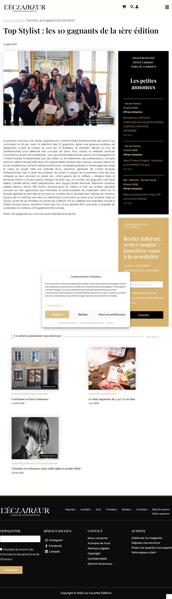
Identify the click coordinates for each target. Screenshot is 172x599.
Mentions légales (98, 548)
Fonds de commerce (143, 66)
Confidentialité (97, 558)
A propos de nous (99, 543)
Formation (141, 509)
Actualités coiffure (47, 463)
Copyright (94, 553)
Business (126, 509)
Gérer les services (55, 305)
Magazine (70, 509)
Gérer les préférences (111, 314)
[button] (166, 8)
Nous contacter (98, 538)
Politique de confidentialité (91, 322)
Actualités (85, 509)
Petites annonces (160, 513)
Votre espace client (144, 552)
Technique (111, 509)
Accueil (7, 20)
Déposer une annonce (146, 542)
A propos (110, 322)
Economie (19, 20)
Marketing (17, 463)
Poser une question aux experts (152, 547)
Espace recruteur (143, 58)
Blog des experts (160, 509)
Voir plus (127, 134)
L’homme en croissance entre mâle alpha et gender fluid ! (46, 468)
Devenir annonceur (100, 563)
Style (98, 509)
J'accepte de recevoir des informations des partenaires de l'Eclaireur (143, 297)
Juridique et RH (108, 394)
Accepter (57, 314)
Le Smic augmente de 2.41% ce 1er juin (112, 399)
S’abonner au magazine (147, 538)
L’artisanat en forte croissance (30, 399)
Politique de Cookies (67, 322)
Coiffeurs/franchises (24, 394)
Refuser (83, 314)
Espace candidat (143, 62)
